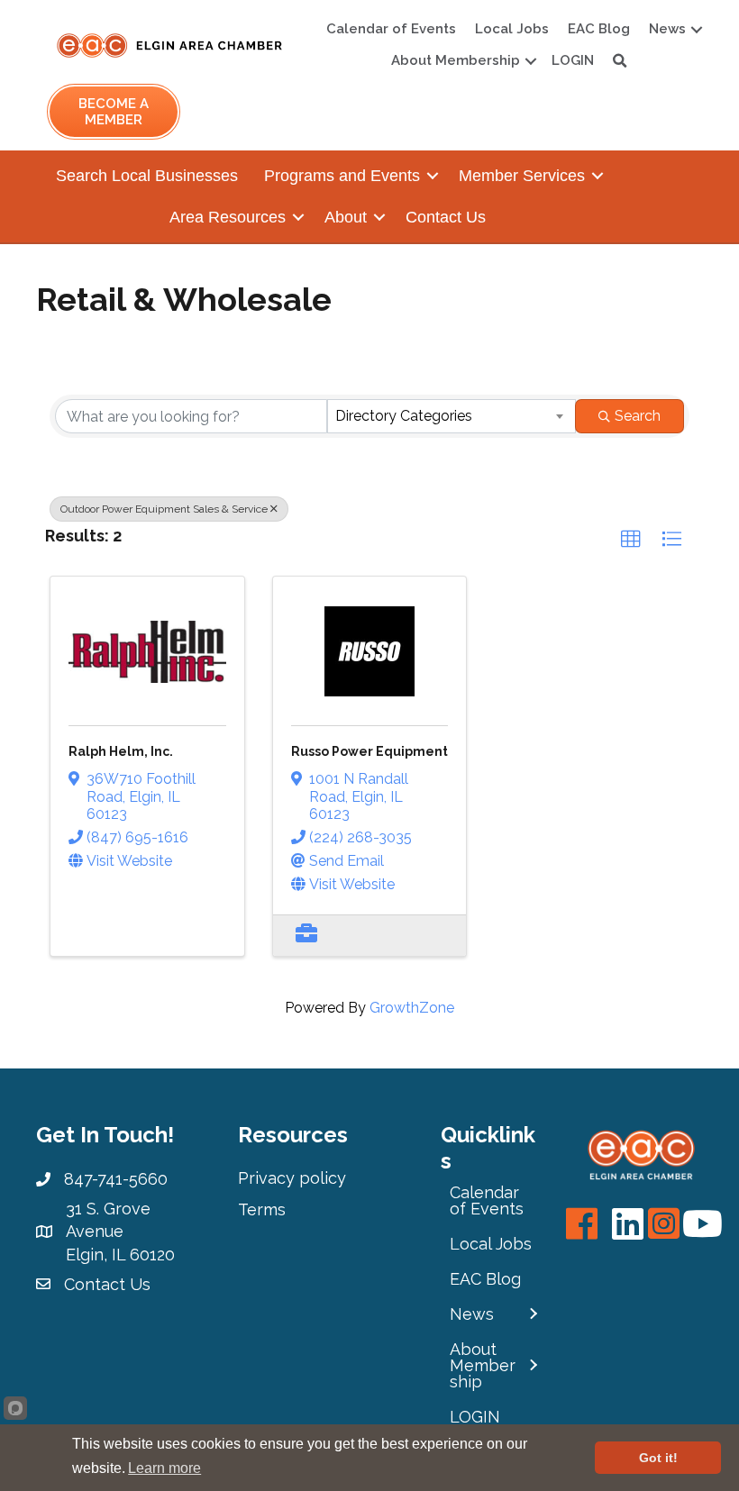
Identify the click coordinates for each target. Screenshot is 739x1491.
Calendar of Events (391, 29)
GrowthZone (412, 1007)
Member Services (522, 176)
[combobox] (451, 416)
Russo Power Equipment (369, 751)
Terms (262, 1209)
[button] (631, 540)
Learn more (164, 1468)
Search (638, 415)
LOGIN (573, 60)
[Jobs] (306, 935)
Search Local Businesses (147, 176)
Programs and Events (342, 176)
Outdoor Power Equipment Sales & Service (164, 509)
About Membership (455, 60)
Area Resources (227, 217)
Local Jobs (512, 29)
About (345, 217)
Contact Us (446, 217)
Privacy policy (292, 1177)
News (667, 29)
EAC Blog (599, 29)
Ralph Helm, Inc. (120, 751)
